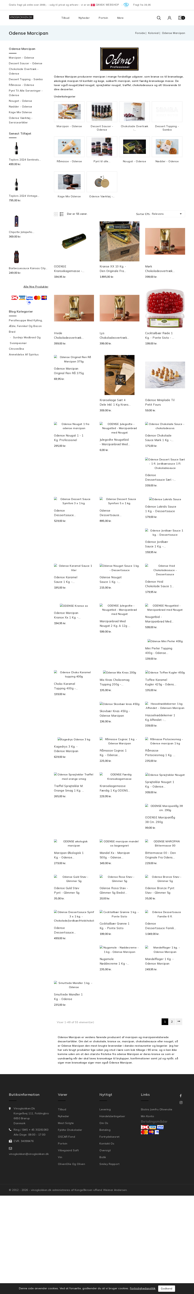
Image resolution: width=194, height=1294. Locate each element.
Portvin (103, 18)
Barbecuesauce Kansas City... (28, 268)
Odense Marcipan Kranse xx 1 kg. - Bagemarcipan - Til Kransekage (67, 615)
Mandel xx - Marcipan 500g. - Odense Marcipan (115, 855)
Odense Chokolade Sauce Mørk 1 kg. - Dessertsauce (158, 438)
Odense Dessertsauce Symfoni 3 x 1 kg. (66, 513)
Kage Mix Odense (20, 112)
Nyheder (84, 18)
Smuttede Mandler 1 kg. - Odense (68, 997)
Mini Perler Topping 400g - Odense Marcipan (158, 651)
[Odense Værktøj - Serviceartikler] (102, 182)
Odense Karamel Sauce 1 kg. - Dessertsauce (65, 579)
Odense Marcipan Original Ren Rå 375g (69, 371)
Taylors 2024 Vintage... (24, 196)
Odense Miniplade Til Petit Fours (159, 402)
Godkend (166, 1288)
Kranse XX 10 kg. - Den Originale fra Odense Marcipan (113, 269)
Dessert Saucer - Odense (25, 63)
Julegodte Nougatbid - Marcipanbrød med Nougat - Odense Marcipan (114, 442)
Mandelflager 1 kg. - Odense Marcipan (159, 961)
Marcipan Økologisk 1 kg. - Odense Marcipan (69, 855)
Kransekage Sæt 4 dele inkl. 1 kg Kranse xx (115, 402)
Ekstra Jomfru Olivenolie (156, 1109)
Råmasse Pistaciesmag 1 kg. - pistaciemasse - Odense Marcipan (159, 753)
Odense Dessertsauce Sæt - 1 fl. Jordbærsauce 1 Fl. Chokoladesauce (160, 477)
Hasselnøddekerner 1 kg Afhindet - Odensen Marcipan (160, 717)
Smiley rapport (109, 1164)
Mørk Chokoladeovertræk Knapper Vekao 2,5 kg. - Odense (159, 269)
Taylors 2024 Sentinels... (25, 159)
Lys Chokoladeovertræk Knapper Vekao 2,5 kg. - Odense (113, 335)
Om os (103, 1123)
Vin (60, 1157)
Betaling (104, 1130)
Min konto (147, 1116)
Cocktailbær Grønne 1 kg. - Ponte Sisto (115, 926)
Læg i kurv (90, 268)
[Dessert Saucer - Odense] (102, 111)
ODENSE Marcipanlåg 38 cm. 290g (160, 820)
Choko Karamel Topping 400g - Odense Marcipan (66, 686)
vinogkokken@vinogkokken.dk (29, 1154)
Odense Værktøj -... (102, 196)
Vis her (89, 228)
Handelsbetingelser (112, 1116)
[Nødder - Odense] (167, 146)
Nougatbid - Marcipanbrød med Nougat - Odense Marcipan (158, 619)
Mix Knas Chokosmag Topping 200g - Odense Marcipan (115, 682)
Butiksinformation (24, 1094)
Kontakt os (106, 1143)
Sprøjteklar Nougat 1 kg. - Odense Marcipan (159, 784)
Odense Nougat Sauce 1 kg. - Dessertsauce (111, 579)
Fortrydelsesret (109, 1136)
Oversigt (105, 1150)
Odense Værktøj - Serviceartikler (20, 120)
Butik (102, 1157)
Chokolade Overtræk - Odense (23, 71)
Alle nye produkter (35, 286)
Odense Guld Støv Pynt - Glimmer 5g (67, 890)
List (61, 214)
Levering (105, 1109)
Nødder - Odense (20, 106)
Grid (56, 214)
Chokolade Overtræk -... (134, 128)
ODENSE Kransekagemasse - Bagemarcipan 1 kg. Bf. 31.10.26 (68, 269)
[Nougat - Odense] (134, 146)
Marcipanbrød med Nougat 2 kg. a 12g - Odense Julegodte (114, 623)
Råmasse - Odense (21, 85)
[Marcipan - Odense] (69, 111)
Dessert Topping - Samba (26, 79)
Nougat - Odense (20, 101)
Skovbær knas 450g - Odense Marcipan (115, 713)
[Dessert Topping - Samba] (167, 111)
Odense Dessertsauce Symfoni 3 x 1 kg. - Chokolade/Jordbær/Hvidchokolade (69, 930)
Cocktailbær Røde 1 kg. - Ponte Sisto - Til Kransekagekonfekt (160, 335)
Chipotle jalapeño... (21, 232)
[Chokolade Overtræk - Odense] (134, 111)
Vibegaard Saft (68, 1150)
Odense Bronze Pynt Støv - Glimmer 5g (159, 890)
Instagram (183, 1102)
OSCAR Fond (66, 1136)
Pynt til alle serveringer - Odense (26, 93)
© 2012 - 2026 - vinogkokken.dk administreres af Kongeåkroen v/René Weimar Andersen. (68, 1190)
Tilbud (65, 18)
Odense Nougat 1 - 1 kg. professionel (69, 438)
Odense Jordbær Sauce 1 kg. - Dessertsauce (156, 544)
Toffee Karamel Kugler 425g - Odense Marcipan (160, 682)
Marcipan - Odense (21, 57)
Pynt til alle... (102, 161)
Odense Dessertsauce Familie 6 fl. (160, 926)
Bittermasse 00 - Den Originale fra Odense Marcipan (160, 855)
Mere (120, 18)
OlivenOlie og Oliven (71, 1164)
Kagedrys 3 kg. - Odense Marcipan (66, 749)
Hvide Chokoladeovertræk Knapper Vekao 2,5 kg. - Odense (67, 335)
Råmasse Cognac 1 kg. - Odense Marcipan (113, 753)
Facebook (183, 1096)
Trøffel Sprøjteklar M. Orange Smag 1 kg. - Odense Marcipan (68, 788)
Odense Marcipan (22, 49)
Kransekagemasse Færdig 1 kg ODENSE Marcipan (115, 788)
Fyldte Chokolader (70, 1130)
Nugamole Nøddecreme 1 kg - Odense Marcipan (113, 961)
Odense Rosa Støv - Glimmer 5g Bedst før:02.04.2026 (114, 890)
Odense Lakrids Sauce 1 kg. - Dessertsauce (160, 509)
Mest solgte (66, 1123)
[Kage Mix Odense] (69, 182)
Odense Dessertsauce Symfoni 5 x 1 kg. (112, 513)
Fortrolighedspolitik (143, 1288)
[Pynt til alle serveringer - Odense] (102, 146)
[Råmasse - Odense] (69, 146)
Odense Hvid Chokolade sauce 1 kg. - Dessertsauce (158, 584)
